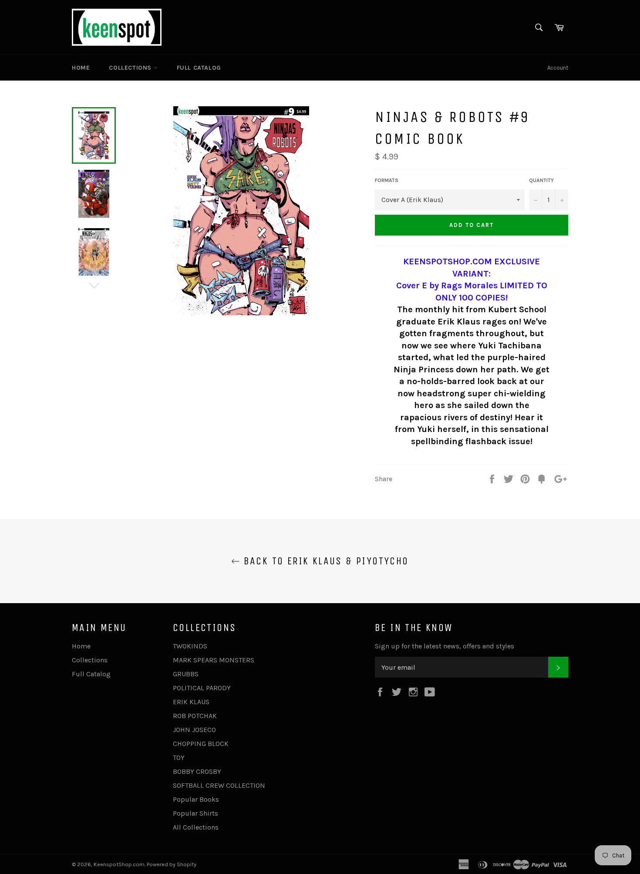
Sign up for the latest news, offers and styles (444, 646)
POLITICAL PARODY (202, 688)
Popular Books (196, 799)
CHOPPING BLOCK (201, 743)
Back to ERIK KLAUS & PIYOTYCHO (324, 561)
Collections (131, 67)
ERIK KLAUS (191, 702)
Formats (386, 180)
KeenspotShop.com (119, 864)
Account (557, 67)
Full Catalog (199, 67)
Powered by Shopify (171, 864)
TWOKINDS (190, 646)
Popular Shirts (195, 813)
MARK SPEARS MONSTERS (213, 660)
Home (81, 67)
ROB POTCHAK (195, 716)
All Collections (196, 827)
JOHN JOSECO (194, 730)
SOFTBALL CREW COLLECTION (219, 785)
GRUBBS (186, 674)
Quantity (541, 180)
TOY (179, 757)
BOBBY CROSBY (197, 771)
